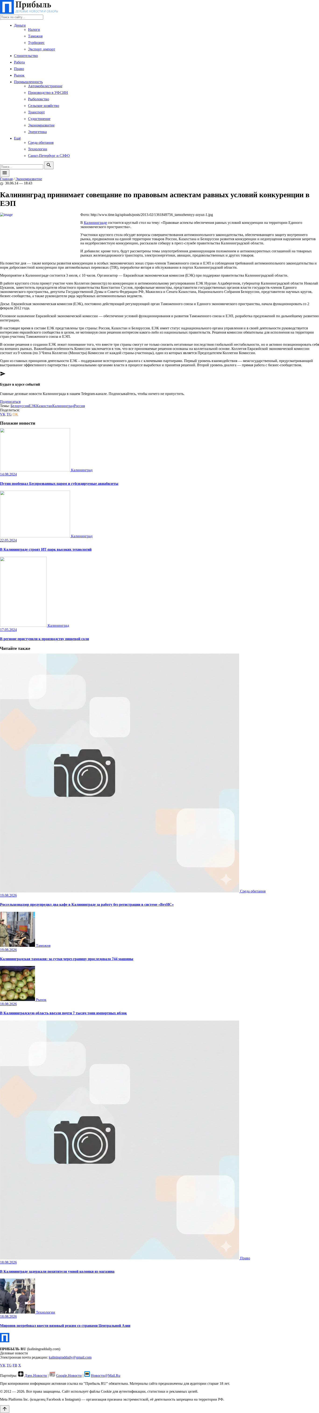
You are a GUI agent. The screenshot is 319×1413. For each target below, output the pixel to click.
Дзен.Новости (36, 1376)
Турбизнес (36, 43)
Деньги (20, 25)
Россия (79, 406)
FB (15, 1365)
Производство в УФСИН (48, 93)
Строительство (26, 56)
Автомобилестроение (45, 86)
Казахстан (44, 406)
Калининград (63, 406)
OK (15, 414)
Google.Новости (69, 1376)
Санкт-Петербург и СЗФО (49, 156)
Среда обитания (40, 142)
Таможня (35, 36)
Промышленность (28, 82)
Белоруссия (20, 406)
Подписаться (10, 402)
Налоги (34, 30)
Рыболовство (38, 99)
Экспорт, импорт (41, 49)
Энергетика (37, 132)
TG (9, 414)
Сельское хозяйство (43, 106)
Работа (19, 62)
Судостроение (39, 119)
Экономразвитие (41, 125)
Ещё (17, 138)
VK (3, 414)
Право (19, 69)
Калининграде (95, 223)
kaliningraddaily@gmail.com (70, 1357)
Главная (6, 179)
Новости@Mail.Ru (105, 1376)
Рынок (19, 75)
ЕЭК (32, 406)
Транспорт (36, 112)
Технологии (37, 149)
